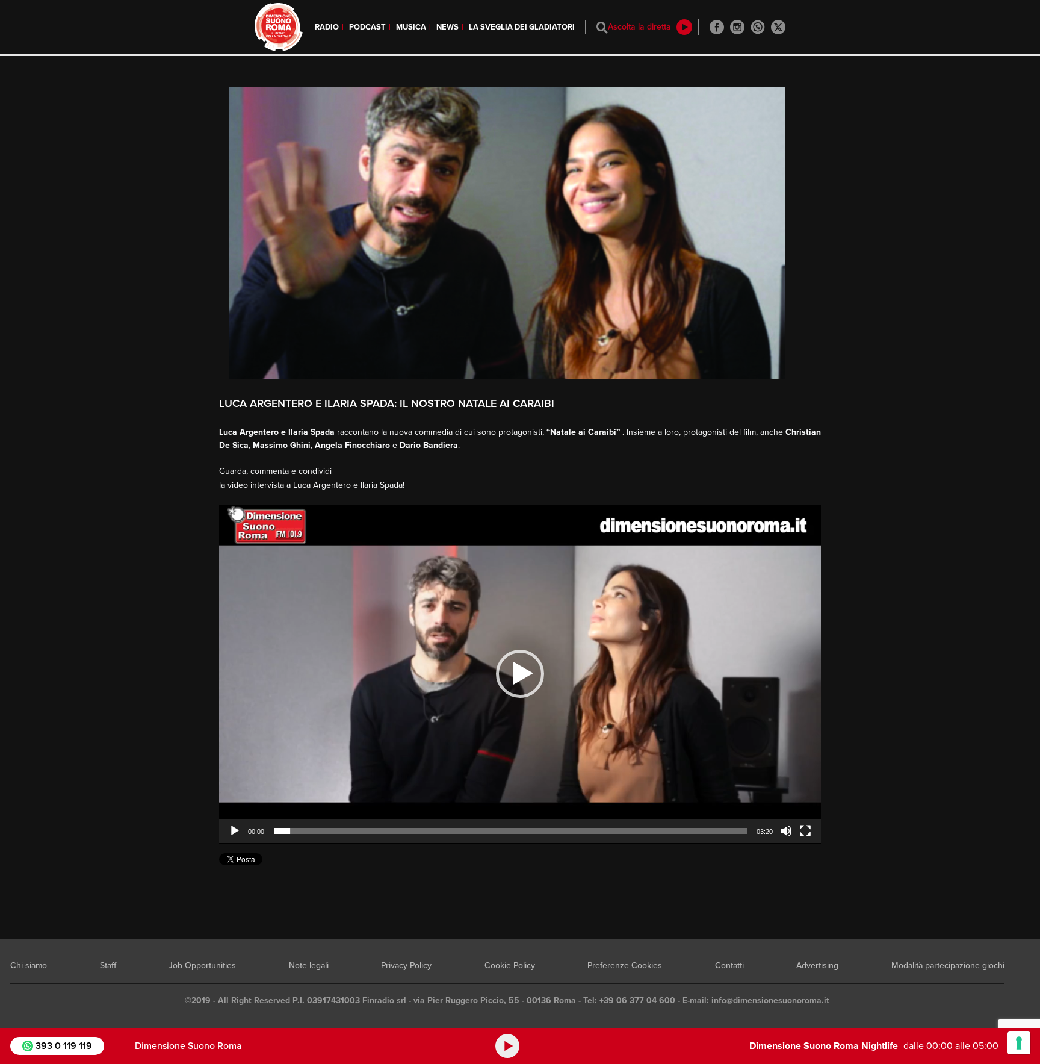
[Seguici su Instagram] (737, 27)
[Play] (235, 831)
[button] (520, 674)
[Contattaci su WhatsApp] (758, 27)
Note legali (309, 965)
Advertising (817, 965)
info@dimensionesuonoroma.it (770, 1000)
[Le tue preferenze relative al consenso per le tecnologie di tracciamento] (1019, 1042)
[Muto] (786, 831)
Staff (108, 965)
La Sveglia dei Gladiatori (522, 27)
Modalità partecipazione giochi (947, 965)
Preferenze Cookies (624, 965)
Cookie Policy (509, 965)
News (447, 27)
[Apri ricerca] (602, 27)
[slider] (510, 831)
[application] (520, 674)
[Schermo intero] (805, 831)
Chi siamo (28, 965)
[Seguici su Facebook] (717, 27)
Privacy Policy (406, 965)
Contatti (729, 965)
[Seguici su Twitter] (778, 27)
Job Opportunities (202, 965)
